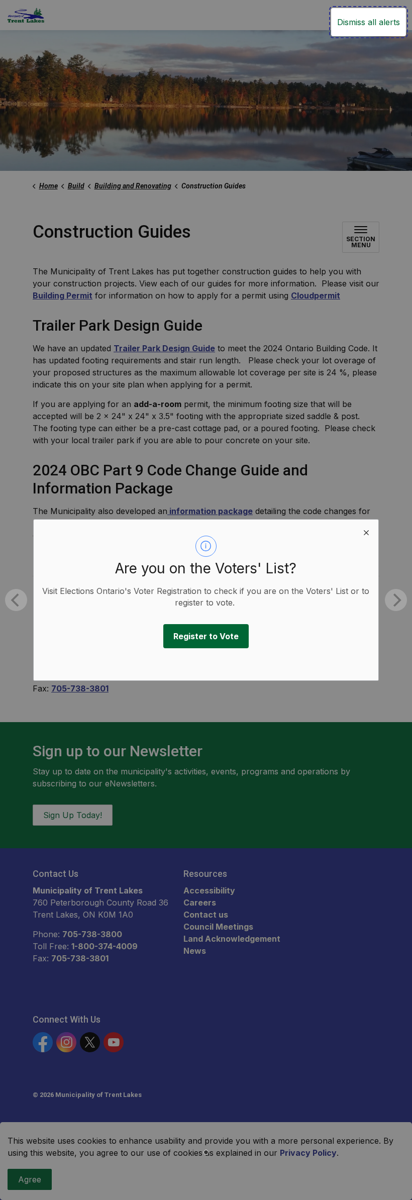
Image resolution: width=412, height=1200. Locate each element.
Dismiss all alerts (368, 22)
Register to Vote (206, 636)
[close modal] (366, 532)
